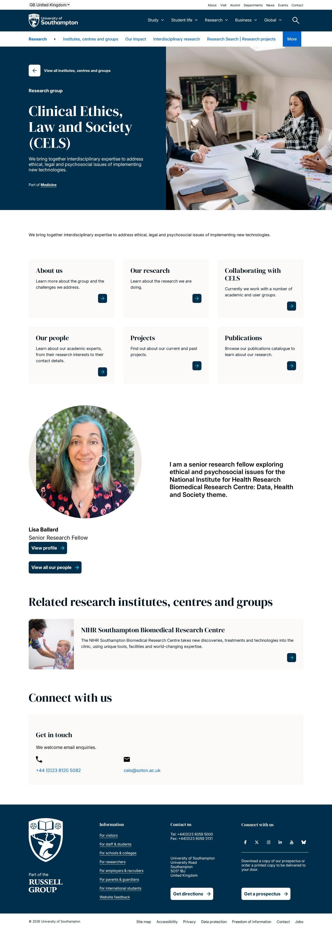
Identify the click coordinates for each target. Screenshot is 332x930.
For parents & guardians (119, 879)
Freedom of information (251, 921)
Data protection (214, 921)
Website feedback (115, 897)
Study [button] (153, 20)
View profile (44, 548)
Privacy (189, 921)
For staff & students (115, 844)
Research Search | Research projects (241, 39)
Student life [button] (181, 20)
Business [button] (243, 20)
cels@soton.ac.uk (142, 770)
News (270, 5)
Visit (223, 5)
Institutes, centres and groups (90, 39)
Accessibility (167, 921)
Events (283, 5)
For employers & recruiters (121, 870)
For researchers (113, 861)
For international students (120, 888)
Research (38, 39)
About (212, 5)
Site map (143, 921)
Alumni (235, 5)
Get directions (188, 894)
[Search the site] (294, 20)
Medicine (48, 184)
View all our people (51, 567)
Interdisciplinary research (176, 39)
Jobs (299, 921)
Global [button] (270, 20)
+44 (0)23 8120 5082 (58, 770)
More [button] (292, 39)
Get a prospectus (262, 894)
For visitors (109, 835)
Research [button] (213, 20)
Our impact (135, 39)
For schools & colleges (118, 853)
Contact (297, 5)
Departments (253, 5)
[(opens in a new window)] (245, 842)
